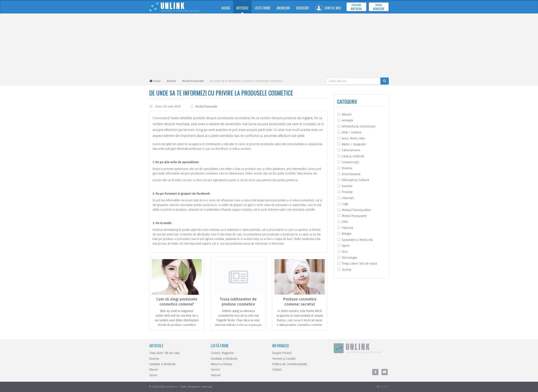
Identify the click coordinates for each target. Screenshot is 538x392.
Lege (344, 204)
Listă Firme (262, 7)
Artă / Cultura (351, 132)
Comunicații (350, 162)
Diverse (346, 168)
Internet (347, 198)
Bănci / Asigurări (353, 144)
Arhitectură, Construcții (358, 126)
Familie (346, 186)
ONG (344, 222)
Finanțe (347, 192)
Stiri (344, 252)
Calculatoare (350, 150)
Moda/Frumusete (206, 106)
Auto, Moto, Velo (353, 138)
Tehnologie (349, 258)
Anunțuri (283, 7)
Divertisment (350, 174)
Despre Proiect (281, 353)
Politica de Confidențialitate (289, 364)
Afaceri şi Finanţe (221, 364)
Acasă (226, 7)
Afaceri (346, 114)
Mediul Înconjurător (356, 210)
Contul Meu (332, 7)
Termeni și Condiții (283, 359)
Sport (345, 246)
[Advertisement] (269, 46)
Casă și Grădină (352, 156)
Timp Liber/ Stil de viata (359, 263)
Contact (277, 369)
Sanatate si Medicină (357, 240)
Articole (242, 7)
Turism (346, 269)
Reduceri (302, 7)
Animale (347, 120)
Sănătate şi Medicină (224, 359)
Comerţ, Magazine (222, 353)
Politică (347, 228)
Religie (346, 234)
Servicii (215, 369)
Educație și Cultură (355, 180)
